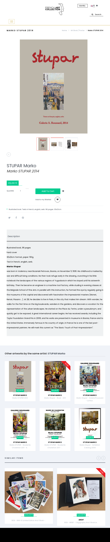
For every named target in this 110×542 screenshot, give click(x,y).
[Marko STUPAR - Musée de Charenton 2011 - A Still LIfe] (20, 423)
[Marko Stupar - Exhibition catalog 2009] (89, 423)
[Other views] (33, 150)
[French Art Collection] (55, 9)
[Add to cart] (36, 367)
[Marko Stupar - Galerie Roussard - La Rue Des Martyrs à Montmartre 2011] (89, 376)
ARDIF (81, 520)
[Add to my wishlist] (57, 199)
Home (64, 30)
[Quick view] (36, 374)
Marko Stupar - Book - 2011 (55, 398)
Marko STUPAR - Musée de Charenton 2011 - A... (20, 446)
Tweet (9, 217)
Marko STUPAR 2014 (20, 398)
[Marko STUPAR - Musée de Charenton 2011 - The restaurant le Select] (55, 423)
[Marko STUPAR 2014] (42, 144)
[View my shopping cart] (97, 5)
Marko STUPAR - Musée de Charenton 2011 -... (55, 446)
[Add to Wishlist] (36, 380)
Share (16, 217)
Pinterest (22, 217)
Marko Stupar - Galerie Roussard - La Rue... (89, 399)
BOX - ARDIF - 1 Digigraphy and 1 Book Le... (81, 522)
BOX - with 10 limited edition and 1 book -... (29, 520)
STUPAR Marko (21, 166)
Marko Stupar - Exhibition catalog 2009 (90, 446)
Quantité (10, 191)
